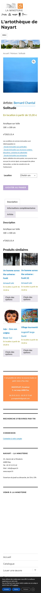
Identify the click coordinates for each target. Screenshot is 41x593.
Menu (4, 35)
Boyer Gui (7, 338)
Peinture (13, 54)
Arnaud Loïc (8, 283)
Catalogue (8, 563)
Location (8, 175)
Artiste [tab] (10, 214)
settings (15, 585)
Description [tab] (12, 202)
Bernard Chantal (24, 103)
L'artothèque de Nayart (19, 24)
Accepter (6, 589)
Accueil (6, 54)
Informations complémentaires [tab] (21, 208)
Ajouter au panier (15, 188)
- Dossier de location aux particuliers (15, 147)
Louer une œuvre (12, 570)
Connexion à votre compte (12, 439)
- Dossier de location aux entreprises (15, 155)
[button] (34, 62)
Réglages (25, 589)
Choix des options (9, 298)
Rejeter (16, 589)
